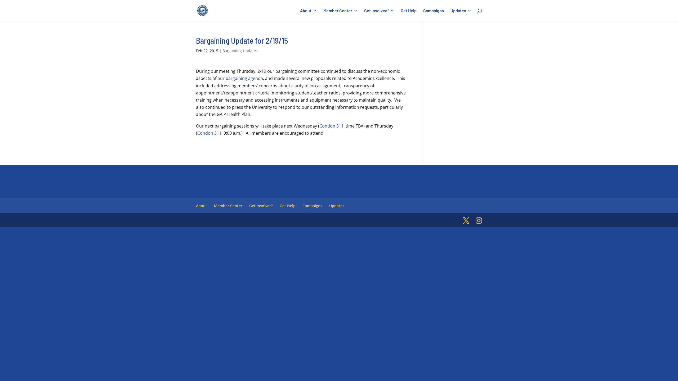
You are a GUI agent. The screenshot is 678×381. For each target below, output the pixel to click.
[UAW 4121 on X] (466, 220)
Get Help (409, 11)
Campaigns (433, 11)
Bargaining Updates (240, 50)
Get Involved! (376, 11)
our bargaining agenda (240, 78)
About (305, 11)
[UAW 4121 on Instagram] (479, 220)
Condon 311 (331, 126)
